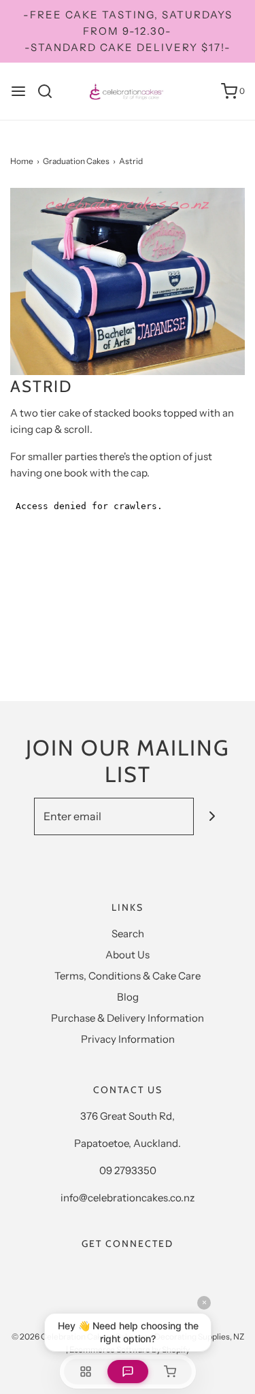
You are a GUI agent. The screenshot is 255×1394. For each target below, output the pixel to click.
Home (21, 161)
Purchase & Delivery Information (127, 1017)
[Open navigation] (18, 91)
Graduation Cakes (76, 161)
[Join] (212, 816)
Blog (128, 996)
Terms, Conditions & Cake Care (127, 975)
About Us (127, 954)
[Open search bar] (50, 91)
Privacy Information (128, 1039)
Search (128, 933)
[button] (127, 281)
